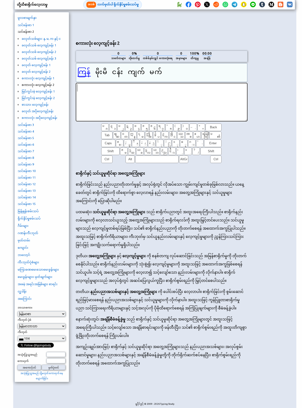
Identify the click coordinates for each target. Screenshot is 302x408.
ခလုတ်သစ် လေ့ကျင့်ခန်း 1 (39, 45)
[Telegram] (234, 5)
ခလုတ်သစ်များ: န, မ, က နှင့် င (41, 38)
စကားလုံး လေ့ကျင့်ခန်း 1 (38, 78)
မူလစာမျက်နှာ (27, 17)
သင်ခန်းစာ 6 (26, 144)
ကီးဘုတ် (22, 332)
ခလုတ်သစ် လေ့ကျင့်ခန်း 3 (39, 58)
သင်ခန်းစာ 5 (26, 138)
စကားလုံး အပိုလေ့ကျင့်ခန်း (39, 117)
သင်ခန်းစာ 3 (26, 124)
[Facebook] (188, 5)
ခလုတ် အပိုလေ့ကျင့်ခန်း (38, 111)
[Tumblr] (262, 5)
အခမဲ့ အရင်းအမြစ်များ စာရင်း (38, 284)
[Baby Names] (179, 5)
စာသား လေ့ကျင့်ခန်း (35, 104)
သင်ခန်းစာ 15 (27, 203)
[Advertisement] (161, 23)
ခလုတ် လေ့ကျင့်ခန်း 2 (36, 71)
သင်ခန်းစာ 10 (27, 170)
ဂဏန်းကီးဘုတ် (28, 233)
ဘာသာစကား (25, 307)
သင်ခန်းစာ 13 (27, 190)
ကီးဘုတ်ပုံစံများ (28, 262)
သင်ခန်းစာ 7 (26, 151)
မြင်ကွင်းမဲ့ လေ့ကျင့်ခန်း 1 (38, 91)
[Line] (253, 5)
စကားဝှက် (23, 361)
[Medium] (271, 5)
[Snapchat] (244, 5)
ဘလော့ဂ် (24, 254)
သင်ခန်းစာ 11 (27, 177)
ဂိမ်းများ (23, 225)
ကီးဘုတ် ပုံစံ (24, 319)
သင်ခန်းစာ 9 (26, 164)
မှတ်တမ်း (24, 240)
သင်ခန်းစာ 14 (27, 197)
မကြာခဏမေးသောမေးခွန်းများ (38, 269)
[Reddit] (216, 5)
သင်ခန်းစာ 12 (27, 184)
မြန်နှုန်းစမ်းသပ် (28, 211)
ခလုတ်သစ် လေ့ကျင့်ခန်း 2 (39, 51)
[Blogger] (280, 5)
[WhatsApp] (225, 5)
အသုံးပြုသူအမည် (27, 354)
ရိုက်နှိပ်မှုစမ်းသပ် (29, 218)
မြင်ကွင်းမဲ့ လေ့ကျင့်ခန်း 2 (38, 98)
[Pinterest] (198, 5)
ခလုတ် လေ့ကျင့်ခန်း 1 (36, 65)
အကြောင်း (25, 298)
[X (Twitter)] (207, 5)
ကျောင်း (23, 247)
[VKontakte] (290, 5)
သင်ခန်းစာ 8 (26, 157)
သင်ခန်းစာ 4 (26, 131)
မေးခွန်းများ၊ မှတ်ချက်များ (35, 276)
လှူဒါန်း (22, 291)
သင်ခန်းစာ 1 (26, 25)
